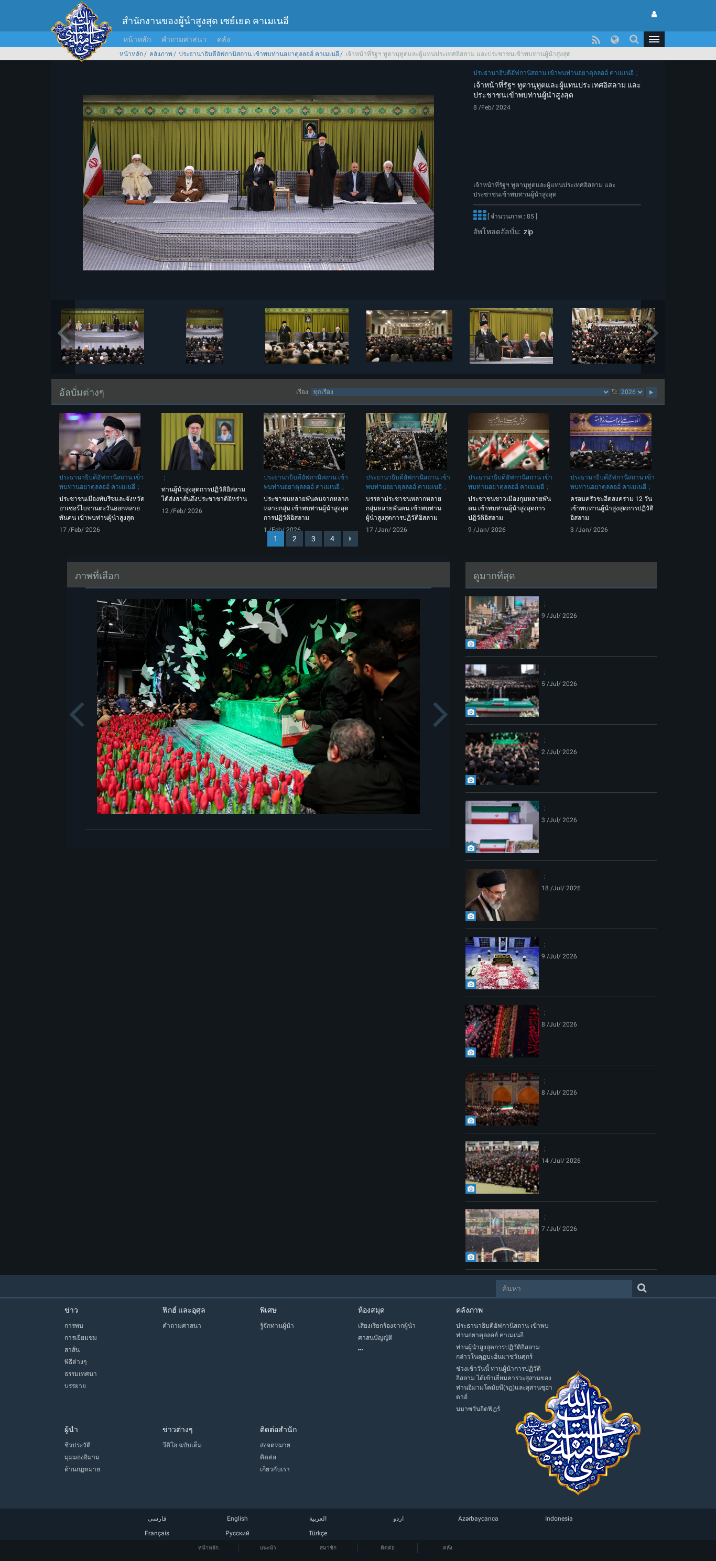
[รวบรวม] (407, 1350)
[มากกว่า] (479, 216)
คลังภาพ (160, 54)
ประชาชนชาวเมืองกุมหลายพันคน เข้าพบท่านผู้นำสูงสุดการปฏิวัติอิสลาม (509, 508)
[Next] (350, 539)
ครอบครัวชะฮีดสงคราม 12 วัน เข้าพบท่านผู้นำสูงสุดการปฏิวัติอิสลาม (612, 508)
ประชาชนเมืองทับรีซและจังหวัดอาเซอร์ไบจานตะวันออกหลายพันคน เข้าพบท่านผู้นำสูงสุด (102, 508)
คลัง (223, 39)
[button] (654, 39)
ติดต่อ (388, 1548)
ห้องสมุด (371, 1310)
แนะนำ (268, 1548)
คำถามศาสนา (184, 39)
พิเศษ (268, 1310)
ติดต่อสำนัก (278, 1429)
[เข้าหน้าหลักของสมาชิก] (654, 14)
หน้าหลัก (137, 39)
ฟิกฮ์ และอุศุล (183, 1310)
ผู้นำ (71, 1429)
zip (526, 231)
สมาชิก (328, 1548)
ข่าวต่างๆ (177, 1429)
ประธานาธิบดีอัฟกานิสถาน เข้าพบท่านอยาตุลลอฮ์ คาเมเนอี (259, 54)
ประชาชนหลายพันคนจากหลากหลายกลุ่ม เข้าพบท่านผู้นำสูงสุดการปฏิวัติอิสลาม (306, 508)
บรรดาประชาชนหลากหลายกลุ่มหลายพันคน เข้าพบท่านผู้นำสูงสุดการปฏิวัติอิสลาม (403, 508)
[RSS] (596, 39)
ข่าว (71, 1310)
